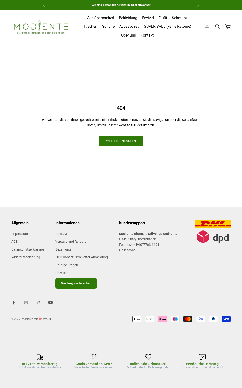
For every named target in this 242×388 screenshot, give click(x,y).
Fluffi (163, 18)
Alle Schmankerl (100, 18)
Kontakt (147, 35)
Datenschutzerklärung (27, 249)
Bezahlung (63, 249)
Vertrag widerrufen (76, 283)
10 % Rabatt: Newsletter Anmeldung (81, 257)
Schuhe (108, 26)
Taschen (90, 26)
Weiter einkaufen (121, 140)
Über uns (128, 35)
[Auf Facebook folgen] (13, 302)
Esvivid (148, 18)
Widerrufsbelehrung (25, 257)
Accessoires (129, 26)
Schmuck (179, 18)
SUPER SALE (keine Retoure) (167, 26)
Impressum (19, 234)
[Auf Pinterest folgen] (38, 302)
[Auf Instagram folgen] (26, 302)
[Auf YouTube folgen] (50, 302)
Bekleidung (128, 18)
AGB (14, 241)
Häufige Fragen (66, 265)
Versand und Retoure (70, 241)
